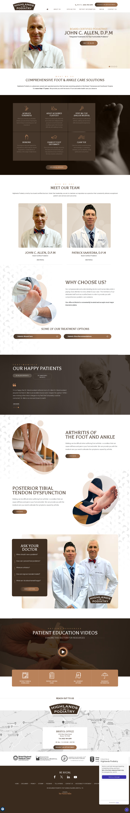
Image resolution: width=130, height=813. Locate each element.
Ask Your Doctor (30, 548)
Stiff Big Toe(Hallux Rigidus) (82, 118)
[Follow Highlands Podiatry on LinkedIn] (68, 777)
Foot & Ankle (65, 80)
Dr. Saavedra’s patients (42, 376)
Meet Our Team (65, 188)
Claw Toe (81, 147)
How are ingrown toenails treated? (28, 574)
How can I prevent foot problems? (28, 561)
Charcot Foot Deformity (54, 148)
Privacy (33, 784)
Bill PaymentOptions (78, 682)
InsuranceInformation (104, 682)
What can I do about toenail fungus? (28, 580)
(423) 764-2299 (88, 5)
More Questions (29, 589)
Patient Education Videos (65, 633)
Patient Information (87, 9)
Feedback (49, 784)
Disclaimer (24, 784)
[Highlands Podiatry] (24, 6)
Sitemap (40, 784)
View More (16, 404)
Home (17, 784)
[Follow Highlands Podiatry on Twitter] (61, 777)
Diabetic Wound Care (25, 336)
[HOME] (47, 10)
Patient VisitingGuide (51, 682)
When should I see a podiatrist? (27, 554)
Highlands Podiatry (18, 193)
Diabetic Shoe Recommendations (80, 336)
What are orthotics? (23, 567)
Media (101, 9)
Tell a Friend (59, 784)
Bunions (27, 147)
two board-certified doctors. (39, 193)
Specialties (71, 9)
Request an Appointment (106, 5)
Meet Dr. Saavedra (88, 43)
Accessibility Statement (83, 784)
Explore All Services (56, 167)
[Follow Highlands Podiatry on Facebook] (55, 777)
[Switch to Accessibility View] (2, 809)
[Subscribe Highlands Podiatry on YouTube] (75, 777)
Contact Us (112, 9)
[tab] (22, 375)
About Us (57, 9)
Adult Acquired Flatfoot (54, 120)
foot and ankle (76, 88)
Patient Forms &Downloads (25, 682)
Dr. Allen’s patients (22, 376)
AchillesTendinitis (27, 119)
